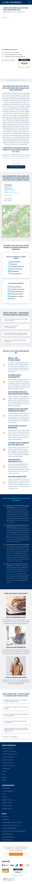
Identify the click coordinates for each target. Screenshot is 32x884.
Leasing (4, 777)
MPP (4, 774)
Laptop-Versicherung (8, 757)
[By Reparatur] (16, 220)
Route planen (9, 195)
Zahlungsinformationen (8, 837)
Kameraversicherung (8, 762)
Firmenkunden (6, 768)
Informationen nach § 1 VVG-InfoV (11, 825)
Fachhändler (15, 80)
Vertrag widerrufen (7, 808)
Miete (4, 780)
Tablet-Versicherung (8, 760)
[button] (29, 2)
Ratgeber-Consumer (8, 800)
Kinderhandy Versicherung (9, 751)
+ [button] (4, 209)
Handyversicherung (7, 748)
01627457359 (12, 190)
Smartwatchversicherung (9, 765)
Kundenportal (6, 788)
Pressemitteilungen (7, 839)
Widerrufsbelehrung (7, 834)
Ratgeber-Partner (7, 802)
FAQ (4, 794)
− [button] (4, 211)
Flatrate (4, 771)
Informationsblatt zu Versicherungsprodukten (14, 831)
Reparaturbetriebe (7, 805)
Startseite (8, 80)
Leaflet (11, 237)
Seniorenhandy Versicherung (10, 754)
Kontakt (5, 797)
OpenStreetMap (21, 237)
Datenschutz (6, 819)
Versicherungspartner (8, 791)
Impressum (5, 816)
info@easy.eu (10, 575)
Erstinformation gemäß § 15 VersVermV (12, 822)
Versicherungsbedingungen (9, 828)
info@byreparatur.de (13, 192)
